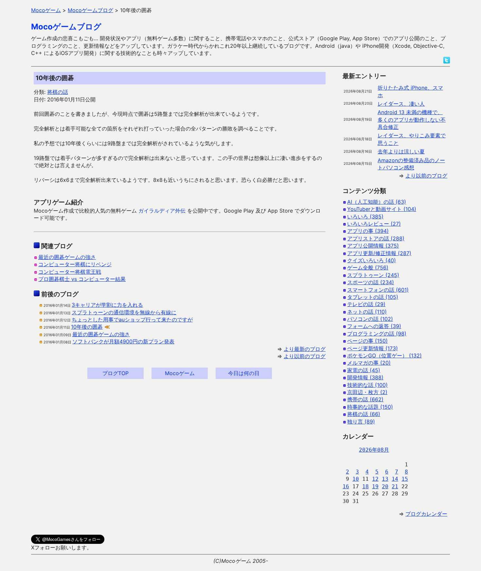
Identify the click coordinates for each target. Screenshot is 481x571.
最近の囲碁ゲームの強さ (67, 257)
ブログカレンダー (426, 513)
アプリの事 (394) (368, 231)
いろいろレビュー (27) (374, 223)
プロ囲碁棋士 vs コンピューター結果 (82, 279)
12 (375, 479)
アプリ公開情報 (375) (373, 245)
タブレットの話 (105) (372, 297)
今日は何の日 (243, 373)
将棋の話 (57, 92)
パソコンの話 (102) (370, 319)
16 (346, 486)
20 (385, 486)
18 (365, 486)
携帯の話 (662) (365, 399)
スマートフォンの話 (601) (378, 289)
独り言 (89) (361, 421)
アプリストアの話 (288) (375, 238)
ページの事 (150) (367, 340)
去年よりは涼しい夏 (401, 151)
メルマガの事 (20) (369, 362)
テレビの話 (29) (366, 304)
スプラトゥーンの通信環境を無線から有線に (124, 312)
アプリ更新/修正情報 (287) (379, 253)
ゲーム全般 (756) (367, 267)
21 (395, 486)
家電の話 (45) (363, 370)
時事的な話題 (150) (370, 407)
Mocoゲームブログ (66, 26)
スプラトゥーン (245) (373, 275)
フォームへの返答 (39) (374, 326)
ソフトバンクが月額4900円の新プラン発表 (123, 341)
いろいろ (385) (365, 216)
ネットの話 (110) (367, 311)
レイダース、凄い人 (401, 103)
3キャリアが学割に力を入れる (107, 305)
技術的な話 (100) (367, 385)
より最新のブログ (305, 349)
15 (404, 479)
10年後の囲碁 (87, 326)
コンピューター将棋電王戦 (69, 271)
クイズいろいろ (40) (371, 260)
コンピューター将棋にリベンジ (75, 264)
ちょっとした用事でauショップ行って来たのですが (132, 319)
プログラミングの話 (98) (376, 333)
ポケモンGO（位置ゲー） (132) (384, 355)
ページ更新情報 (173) (372, 348)
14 (395, 479)
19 (375, 486)
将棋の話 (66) (363, 414)
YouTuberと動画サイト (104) (381, 209)
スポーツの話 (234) (370, 282)
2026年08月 (374, 450)
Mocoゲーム (180, 373)
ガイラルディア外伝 (162, 210)
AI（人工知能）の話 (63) (376, 202)
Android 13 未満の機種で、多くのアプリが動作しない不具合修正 (412, 119)
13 (385, 479)
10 (355, 479)
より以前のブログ (305, 356)
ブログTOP (115, 373)
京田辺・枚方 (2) (367, 392)
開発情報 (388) (365, 377)
